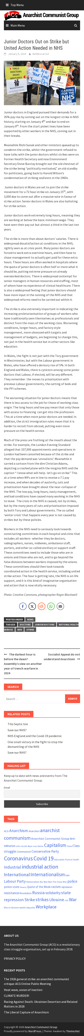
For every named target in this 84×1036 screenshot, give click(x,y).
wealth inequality (27, 907)
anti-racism (21, 846)
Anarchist (34, 831)
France (68, 859)
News (30, 619)
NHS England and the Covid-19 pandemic (35, 736)
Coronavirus (18, 858)
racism (56, 887)
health (76, 859)
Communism (24, 851)
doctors (25, 624)
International (17, 874)
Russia (38, 892)
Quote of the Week (39, 887)
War (73, 899)
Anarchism (18, 830)
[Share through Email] (60, 606)
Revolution (26, 893)
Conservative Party (45, 851)
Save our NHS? (17, 730)
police (72, 881)
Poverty (23, 887)
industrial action (40, 866)
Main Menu (18, 25)
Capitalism (55, 845)
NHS (19, 629)
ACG (6, 831)
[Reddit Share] (41, 606)
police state (11, 887)
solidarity (53, 892)
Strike (30, 629)
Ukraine (56, 899)
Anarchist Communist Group (50, 838)
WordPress (34, 1031)
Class (69, 845)
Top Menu (17, 5)
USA (66, 900)
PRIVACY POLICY (15, 958)
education (59, 859)
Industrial (12, 867)
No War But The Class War (53, 881)
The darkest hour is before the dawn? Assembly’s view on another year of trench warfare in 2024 (23, 663)
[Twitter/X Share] (32, 606)
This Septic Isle (18, 724)
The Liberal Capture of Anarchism (26, 1012)
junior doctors (44, 624)
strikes (42, 899)
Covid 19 (43, 858)
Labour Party (15, 881)
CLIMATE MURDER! (16, 996)
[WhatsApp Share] (51, 606)
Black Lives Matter (36, 846)
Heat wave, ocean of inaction (23, 990)
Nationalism (32, 881)
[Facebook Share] (23, 606)
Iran (67, 875)
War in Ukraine (11, 907)
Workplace (46, 907)
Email (7, 787)
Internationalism (47, 874)
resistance (11, 893)
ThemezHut (73, 1031)
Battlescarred (41, 54)
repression (66, 887)
